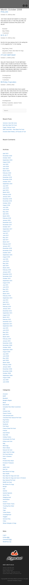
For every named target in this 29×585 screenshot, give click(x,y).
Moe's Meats (6, 447)
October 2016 (7, 252)
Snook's (5, 501)
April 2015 (5, 291)
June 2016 (6, 261)
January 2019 (6, 196)
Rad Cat (5, 469)
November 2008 (7, 371)
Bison (4, 402)
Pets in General (7, 456)
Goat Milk (5, 435)
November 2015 (7, 276)
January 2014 (6, 308)
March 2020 (6, 170)
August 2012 (6, 315)
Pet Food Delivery (8, 454)
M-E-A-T (4, 35)
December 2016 (7, 248)
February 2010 (7, 339)
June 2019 (6, 188)
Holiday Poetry (7, 437)
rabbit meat (6, 467)
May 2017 (5, 237)
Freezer (5, 430)
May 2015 (5, 289)
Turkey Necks (6, 512)
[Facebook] (24, 5)
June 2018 (6, 209)
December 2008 (7, 369)
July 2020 (5, 164)
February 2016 (7, 270)
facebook (5, 424)
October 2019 (7, 181)
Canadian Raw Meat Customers (12, 407)
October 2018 (6, 203)
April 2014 (6, 302)
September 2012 (7, 313)
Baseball (4, 28)
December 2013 (7, 311)
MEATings (5, 445)
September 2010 (7, 326)
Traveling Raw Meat (8, 506)
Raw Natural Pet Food (9, 480)
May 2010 (5, 332)
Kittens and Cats (7, 441)
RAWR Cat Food (7, 482)
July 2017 (5, 233)
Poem (10, 48)
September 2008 (7, 375)
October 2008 (7, 373)
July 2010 (5, 328)
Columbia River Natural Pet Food (12, 417)
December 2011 (7, 321)
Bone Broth (6, 404)
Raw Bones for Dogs (8, 471)
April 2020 (6, 168)
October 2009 (7, 347)
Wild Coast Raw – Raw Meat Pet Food (13, 129)
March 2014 (6, 304)
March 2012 (6, 317)
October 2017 (6, 226)
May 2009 (6, 358)
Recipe (5, 486)
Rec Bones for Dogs (8, 484)
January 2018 (6, 220)
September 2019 (7, 183)
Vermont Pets (6, 519)
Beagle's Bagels (7, 400)
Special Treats (18, 103)
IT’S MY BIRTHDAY (8, 55)
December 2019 (7, 177)
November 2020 (7, 155)
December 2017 (7, 222)
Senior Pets (6, 495)
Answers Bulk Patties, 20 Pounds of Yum (14, 131)
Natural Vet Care (7, 450)
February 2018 (7, 218)
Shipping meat (7, 497)
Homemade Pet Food (9, 439)
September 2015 (7, 280)
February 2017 (7, 244)
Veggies (5, 516)
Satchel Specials (7, 493)
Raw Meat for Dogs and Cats (11, 476)
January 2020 (7, 175)
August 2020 (6, 162)
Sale (4, 488)
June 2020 (6, 166)
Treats (4, 508)
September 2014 (7, 298)
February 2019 (7, 194)
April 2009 (6, 360)
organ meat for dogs (8, 452)
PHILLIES (4, 12)
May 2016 (5, 263)
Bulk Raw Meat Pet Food (10, 125)
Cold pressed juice (8, 415)
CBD (4, 409)
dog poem (5, 50)
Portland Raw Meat (8, 460)
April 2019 (6, 190)
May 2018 (5, 211)
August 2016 (6, 257)
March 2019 (6, 192)
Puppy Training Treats (9, 127)
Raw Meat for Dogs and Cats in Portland (14, 478)
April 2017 (5, 239)
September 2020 (7, 160)
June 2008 (6, 382)
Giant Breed (6, 432)
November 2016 (7, 250)
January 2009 (7, 367)
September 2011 (7, 323)
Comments (7, 539)
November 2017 (7, 224)
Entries (6, 537)
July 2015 (5, 285)
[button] (27, 2)
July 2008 (5, 379)
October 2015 (6, 278)
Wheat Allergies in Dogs (9, 523)
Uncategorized (6, 75)
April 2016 (6, 265)
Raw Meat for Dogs (18, 50)
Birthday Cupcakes (8, 82)
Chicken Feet (6, 411)
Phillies (7, 31)
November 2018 (7, 201)
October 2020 (7, 158)
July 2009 (5, 354)
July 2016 (5, 259)
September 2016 (7, 255)
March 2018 (6, 216)
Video (4, 521)
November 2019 (7, 179)
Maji (3, 31)
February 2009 (7, 364)
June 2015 (6, 287)
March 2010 (6, 336)
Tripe (4, 510)
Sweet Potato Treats (8, 503)
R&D (4, 465)
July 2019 (5, 186)
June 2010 (6, 330)
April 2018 (5, 214)
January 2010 (6, 341)
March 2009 (6, 362)
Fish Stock (6, 426)
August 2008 (6, 377)
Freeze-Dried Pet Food (9, 428)
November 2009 (7, 345)
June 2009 (6, 356)
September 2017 (7, 229)
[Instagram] (26, 5)
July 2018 (5, 207)
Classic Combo (7, 413)
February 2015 (7, 295)
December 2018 (7, 199)
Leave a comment (7, 53)
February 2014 (7, 306)
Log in (4, 535)
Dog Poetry (5, 48)
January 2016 (6, 272)
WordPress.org (7, 541)
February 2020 (7, 173)
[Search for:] (14, 110)
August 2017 (6, 231)
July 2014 (5, 300)
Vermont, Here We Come (10, 123)
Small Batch (6, 499)
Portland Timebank (8, 463)
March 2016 (6, 267)
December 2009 (7, 343)
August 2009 (6, 351)
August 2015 (6, 282)
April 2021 (5, 153)
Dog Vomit (6, 422)
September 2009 (7, 349)
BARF (4, 396)
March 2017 (6, 242)
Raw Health (6, 473)
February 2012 (7, 319)
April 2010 (6, 334)
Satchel (5, 491)
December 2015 (7, 274)
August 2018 (6, 205)
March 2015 (6, 293)
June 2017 (6, 235)
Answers (5, 394)
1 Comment (5, 33)
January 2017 (6, 246)
